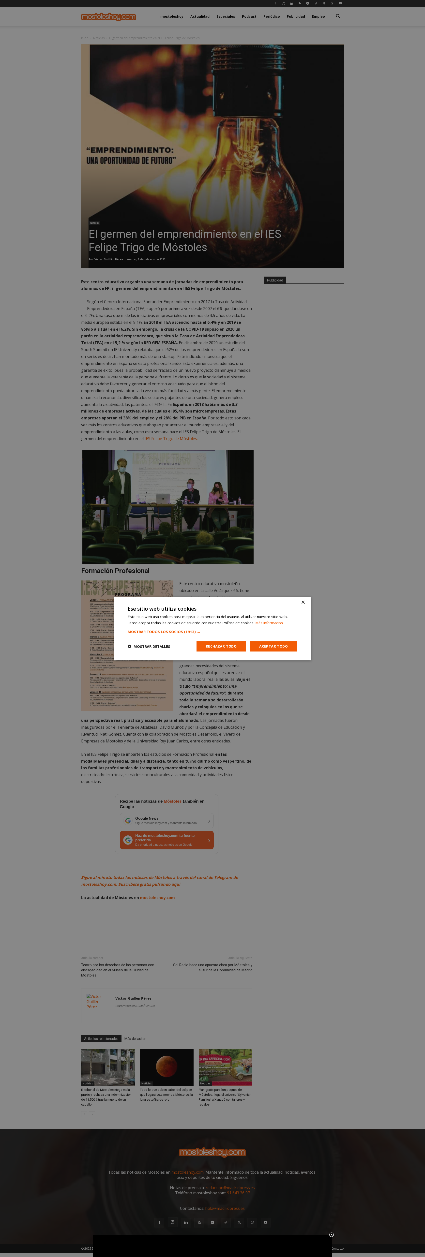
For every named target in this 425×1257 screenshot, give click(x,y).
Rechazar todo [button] (221, 646)
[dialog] (212, 629)
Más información (269, 622)
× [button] (303, 602)
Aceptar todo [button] (273, 646)
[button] (212, 631)
